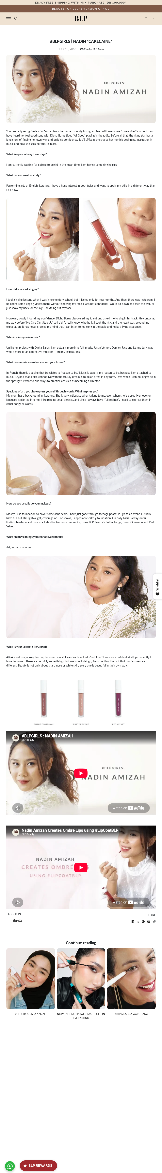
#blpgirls (17, 920)
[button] (154, 921)
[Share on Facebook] (133, 921)
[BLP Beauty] (81, 19)
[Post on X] (138, 921)
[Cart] (153, 18)
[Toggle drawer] (8, 18)
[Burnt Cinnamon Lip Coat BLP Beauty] (35, 701)
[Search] (16, 18)
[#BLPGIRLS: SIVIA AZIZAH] (30, 978)
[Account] (146, 18)
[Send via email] (149, 921)
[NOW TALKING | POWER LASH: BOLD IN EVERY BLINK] (81, 978)
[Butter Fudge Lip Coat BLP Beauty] (82, 701)
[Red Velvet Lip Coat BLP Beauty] (128, 701)
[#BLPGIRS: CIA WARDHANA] (131, 978)
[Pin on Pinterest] (143, 921)
